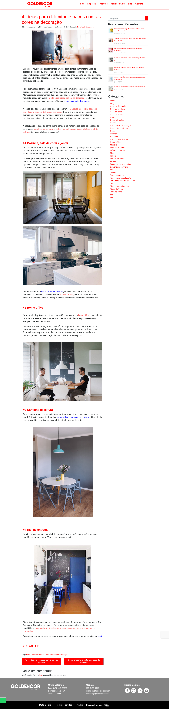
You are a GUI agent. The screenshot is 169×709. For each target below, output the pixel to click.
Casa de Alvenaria (37, 655)
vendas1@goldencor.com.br (97, 694)
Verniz (113, 197)
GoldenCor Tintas (31, 646)
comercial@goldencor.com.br (98, 691)
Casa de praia (116, 112)
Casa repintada (116, 114)
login (41, 675)
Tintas (112, 183)
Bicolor (113, 100)
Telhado (113, 172)
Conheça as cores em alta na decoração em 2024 (130, 87)
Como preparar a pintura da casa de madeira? (84, 661)
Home (81, 3)
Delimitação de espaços (85, 27)
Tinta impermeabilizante (120, 178)
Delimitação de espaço (58, 655)
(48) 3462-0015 (92, 688)
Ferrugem (114, 136)
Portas (113, 161)
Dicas (112, 131)
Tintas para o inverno (119, 186)
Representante (117, 3)
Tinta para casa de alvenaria (122, 181)
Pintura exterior (117, 158)
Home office (115, 142)
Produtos (103, 3)
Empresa (91, 3)
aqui (100, 636)
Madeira (113, 145)
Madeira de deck (117, 147)
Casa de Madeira (117, 109)
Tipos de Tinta (116, 189)
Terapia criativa (117, 175)
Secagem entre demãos (120, 164)
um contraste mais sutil (52, 292)
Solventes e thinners (119, 167)
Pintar (112, 153)
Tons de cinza (116, 192)
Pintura (113, 156)
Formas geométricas (119, 139)
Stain (112, 169)
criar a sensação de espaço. (77, 101)
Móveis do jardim (117, 150)
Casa (28, 655)
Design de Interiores (119, 128)
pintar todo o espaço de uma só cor (73, 417)
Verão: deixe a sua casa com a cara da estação (41, 661)
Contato (139, 3)
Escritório (114, 134)
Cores (47, 655)
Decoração (115, 123)
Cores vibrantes (117, 120)
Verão (112, 194)
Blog (130, 3)
